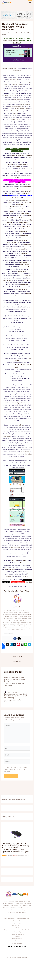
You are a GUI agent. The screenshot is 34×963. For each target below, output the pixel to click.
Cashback (20, 111)
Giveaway (13, 106)
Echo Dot (28, 454)
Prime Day (12, 68)
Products (7, 91)
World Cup (18, 120)
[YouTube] (20, 946)
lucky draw (17, 100)
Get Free (17, 166)
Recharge (9, 180)
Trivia (29, 580)
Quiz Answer (17, 71)
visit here (25, 576)
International (24, 149)
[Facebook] (15, 638)
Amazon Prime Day (9, 95)
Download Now (19, 563)
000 (24, 561)
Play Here (29, 582)
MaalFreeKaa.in (25, 104)
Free (26, 108)
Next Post (17, 662)
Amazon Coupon (10, 242)
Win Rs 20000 (27, 202)
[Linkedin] (22, 946)
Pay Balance (14, 79)
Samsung (6, 436)
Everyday (10, 164)
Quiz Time (7, 41)
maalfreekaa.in (8, 633)
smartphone (24, 452)
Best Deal (7, 700)
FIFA (12, 120)
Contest (15, 41)
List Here (25, 200)
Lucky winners (10, 140)
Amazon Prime (17, 84)
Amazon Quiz (6, 195)
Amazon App (26, 82)
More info (13, 857)
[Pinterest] (17, 946)
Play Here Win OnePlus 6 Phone (17, 591)
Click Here (23, 164)
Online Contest (19, 108)
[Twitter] (19, 638)
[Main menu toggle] (30, 2)
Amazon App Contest (13, 198)
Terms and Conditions (17, 934)
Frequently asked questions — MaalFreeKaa (17, 929)
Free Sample (11, 111)
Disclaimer (17, 936)
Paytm (18, 182)
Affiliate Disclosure (17, 938)
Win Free (15, 561)
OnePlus (16, 43)
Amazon (5, 68)
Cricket (10, 202)
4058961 (10, 855)
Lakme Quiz (12, 206)
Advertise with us (17, 925)
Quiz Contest (24, 264)
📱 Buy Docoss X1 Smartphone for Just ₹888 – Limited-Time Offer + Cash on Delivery (16, 695)
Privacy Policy (17, 932)
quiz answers (15, 547)
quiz (5, 84)
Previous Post (17, 657)
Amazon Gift (26, 191)
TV (13, 224)
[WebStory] (25, 946)
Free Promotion (17, 943)
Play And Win (17, 923)
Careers (17, 941)
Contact (17, 927)
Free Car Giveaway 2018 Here (21, 155)
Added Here (19, 204)
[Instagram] (14, 946)
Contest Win (7, 280)
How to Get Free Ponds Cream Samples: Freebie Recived (14, 679)
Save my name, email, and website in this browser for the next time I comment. (16, 769)
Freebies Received (15, 683)
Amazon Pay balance (18, 403)
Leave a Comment (8, 33)
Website (20, 106)
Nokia (11, 211)
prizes (21, 425)
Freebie (15, 113)
